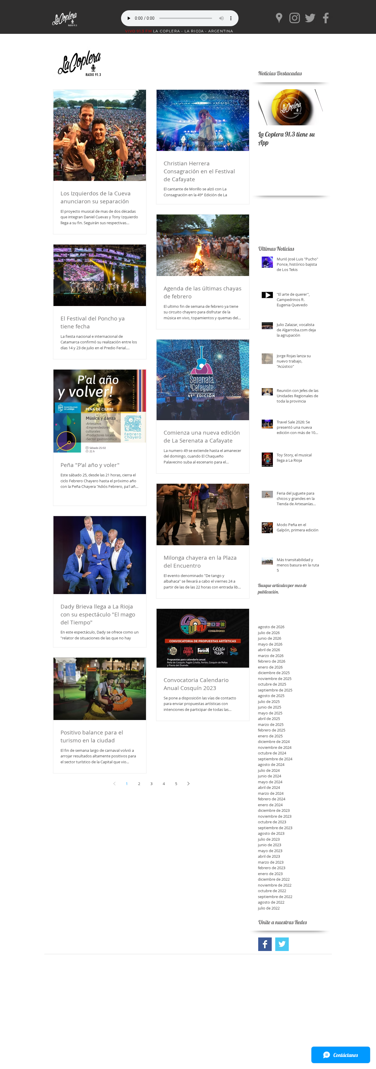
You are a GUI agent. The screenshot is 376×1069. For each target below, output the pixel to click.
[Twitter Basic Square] (282, 944)
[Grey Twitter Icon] (310, 18)
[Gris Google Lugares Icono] (279, 18)
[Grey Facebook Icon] (326, 18)
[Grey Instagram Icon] (295, 18)
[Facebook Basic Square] (265, 944)
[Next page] (188, 783)
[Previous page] (114, 783)
